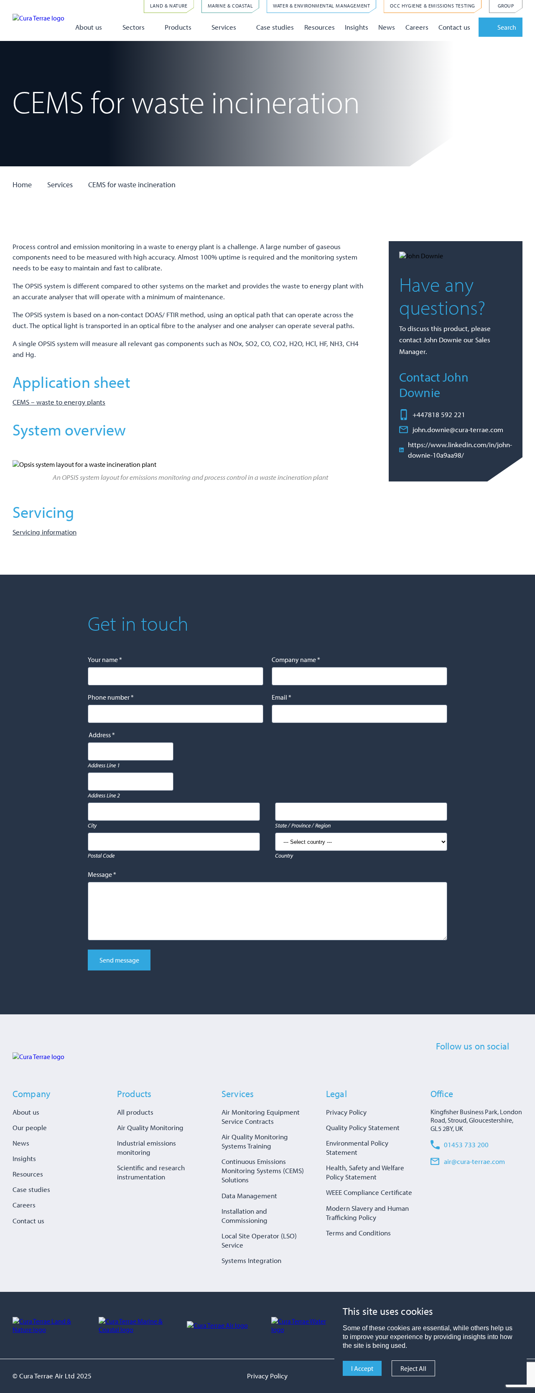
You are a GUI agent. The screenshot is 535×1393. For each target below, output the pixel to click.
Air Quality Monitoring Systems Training (255, 1141)
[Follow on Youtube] (502, 1066)
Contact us (454, 27)
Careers (416, 27)
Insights (356, 27)
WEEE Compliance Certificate (369, 1192)
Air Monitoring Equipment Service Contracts (261, 1117)
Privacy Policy (346, 1112)
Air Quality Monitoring (150, 1127)
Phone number (111, 697)
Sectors (133, 27)
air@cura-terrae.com (474, 1161)
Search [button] (506, 27)
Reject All (413, 1368)
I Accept (362, 1368)
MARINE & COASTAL (230, 6)
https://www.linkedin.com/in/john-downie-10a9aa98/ (460, 450)
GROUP (506, 6)
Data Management (249, 1195)
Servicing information (44, 531)
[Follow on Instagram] (487, 1066)
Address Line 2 (104, 795)
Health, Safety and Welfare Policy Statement (365, 1172)
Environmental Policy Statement (357, 1147)
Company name (296, 659)
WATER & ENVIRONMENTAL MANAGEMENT (321, 6)
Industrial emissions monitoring (146, 1147)
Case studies (275, 27)
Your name (105, 659)
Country (284, 855)
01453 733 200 (466, 1144)
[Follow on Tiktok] (517, 1066)
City (92, 825)
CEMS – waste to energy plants (59, 401)
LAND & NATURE (169, 6)
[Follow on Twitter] (456, 1066)
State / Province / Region (303, 825)
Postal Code (101, 855)
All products (135, 1112)
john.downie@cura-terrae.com (458, 429)
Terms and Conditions (358, 1232)
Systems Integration (251, 1260)
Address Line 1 (104, 765)
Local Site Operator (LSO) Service (259, 1240)
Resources (319, 27)
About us (88, 27)
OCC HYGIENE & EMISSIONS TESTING (432, 6)
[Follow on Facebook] (440, 1066)
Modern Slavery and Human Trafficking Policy (367, 1213)
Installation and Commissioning (245, 1216)
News (386, 27)
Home (22, 184)
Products (178, 27)
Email (281, 697)
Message (102, 874)
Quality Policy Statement (363, 1127)
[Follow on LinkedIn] (471, 1066)
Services (223, 27)
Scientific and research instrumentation (151, 1172)
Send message (119, 960)
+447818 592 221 (439, 414)
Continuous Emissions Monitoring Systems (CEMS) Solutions (263, 1170)
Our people (30, 1127)
